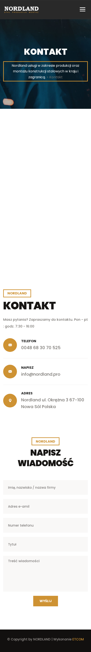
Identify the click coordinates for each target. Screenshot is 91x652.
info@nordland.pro (40, 374)
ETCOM (78, 639)
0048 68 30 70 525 (41, 348)
